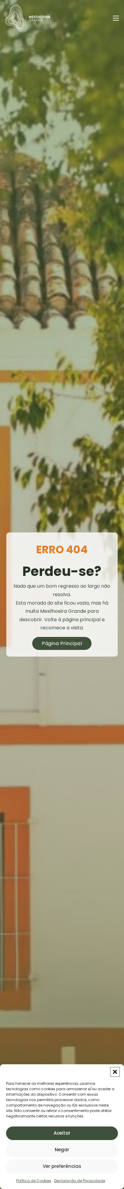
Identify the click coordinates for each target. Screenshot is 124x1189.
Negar (62, 1149)
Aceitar (62, 1133)
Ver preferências (62, 1166)
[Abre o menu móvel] (116, 18)
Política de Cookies (33, 1180)
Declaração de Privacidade (79, 1180)
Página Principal (62, 643)
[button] (115, 1072)
